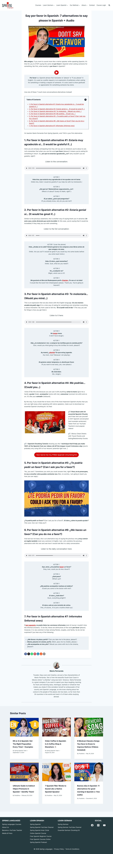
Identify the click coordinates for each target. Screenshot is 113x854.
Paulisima (81, 753)
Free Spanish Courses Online (40, 839)
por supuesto (31, 625)
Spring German (63, 824)
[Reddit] (41, 654)
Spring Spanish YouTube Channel (41, 827)
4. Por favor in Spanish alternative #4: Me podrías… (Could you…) (52, 114)
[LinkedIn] (38, 654)
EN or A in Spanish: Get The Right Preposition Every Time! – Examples (23, 744)
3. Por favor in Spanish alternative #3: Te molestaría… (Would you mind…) (55, 111)
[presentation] (24, 727)
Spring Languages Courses (11, 824)
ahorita (52, 352)
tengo (55, 333)
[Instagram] (98, 825)
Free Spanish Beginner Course (40, 836)
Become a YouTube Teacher (12, 830)
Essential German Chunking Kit (69, 830)
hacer (62, 567)
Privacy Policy (59, 849)
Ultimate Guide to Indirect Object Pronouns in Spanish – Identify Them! (24, 789)
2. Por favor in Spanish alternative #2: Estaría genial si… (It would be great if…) (57, 109)
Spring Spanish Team (21, 750)
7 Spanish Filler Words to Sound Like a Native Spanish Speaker (55, 789)
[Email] (44, 654)
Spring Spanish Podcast (38, 842)
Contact (92, 5)
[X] (28, 654)
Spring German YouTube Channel (69, 827)
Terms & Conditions (72, 849)
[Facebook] (25, 654)
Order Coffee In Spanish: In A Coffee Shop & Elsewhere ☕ (55, 744)
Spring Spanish (35, 824)
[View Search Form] (109, 5)
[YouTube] (104, 825)
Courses (38, 5)
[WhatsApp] (31, 654)
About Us (5, 827)
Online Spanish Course (38, 833)
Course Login (101, 5)
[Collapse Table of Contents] (85, 100)
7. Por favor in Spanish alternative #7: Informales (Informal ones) (52, 126)
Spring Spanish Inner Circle (39, 830)
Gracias (65, 280)
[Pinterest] (35, 654)
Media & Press (7, 833)
